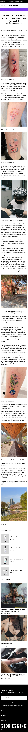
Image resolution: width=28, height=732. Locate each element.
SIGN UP (14, 702)
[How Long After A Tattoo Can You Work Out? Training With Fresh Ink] (14, 595)
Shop (2, 710)
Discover (4, 715)
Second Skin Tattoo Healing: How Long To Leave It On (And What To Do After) (13, 675)
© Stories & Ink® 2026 (6, 729)
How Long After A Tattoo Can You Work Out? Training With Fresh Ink (13, 610)
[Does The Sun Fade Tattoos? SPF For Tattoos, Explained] (14, 628)
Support (3, 720)
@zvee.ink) (14, 39)
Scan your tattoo (17, 9)
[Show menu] (1, 5)
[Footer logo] (14, 726)
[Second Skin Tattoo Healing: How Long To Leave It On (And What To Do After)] (14, 660)
